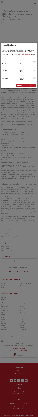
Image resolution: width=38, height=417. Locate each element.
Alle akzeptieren (30, 85)
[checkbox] (34, 61)
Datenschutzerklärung (25, 54)
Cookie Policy (5, 56)
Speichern (19, 85)
